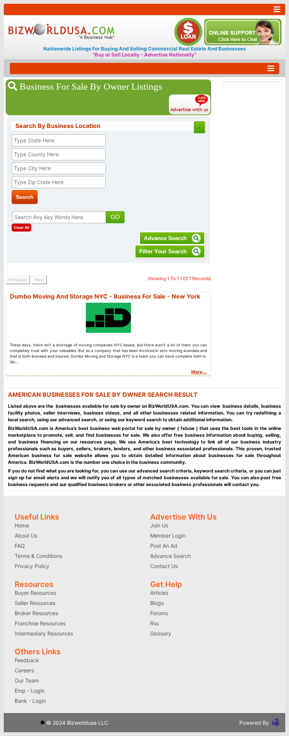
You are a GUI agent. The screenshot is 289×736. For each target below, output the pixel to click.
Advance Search (166, 238)
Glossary (160, 633)
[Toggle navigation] (144, 9)
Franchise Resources (40, 623)
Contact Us (164, 566)
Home (22, 525)
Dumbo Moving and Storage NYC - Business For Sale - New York (105, 296)
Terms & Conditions (38, 556)
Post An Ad (163, 545)
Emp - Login (29, 690)
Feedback (27, 660)
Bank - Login (30, 701)
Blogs (157, 603)
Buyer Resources (35, 593)
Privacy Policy (32, 566)
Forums (159, 613)
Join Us (159, 525)
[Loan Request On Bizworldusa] (189, 31)
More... (199, 372)
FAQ (20, 545)
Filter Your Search (163, 251)
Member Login (168, 535)
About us (26, 535)
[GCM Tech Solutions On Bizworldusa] (276, 722)
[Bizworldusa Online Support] (242, 31)
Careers (24, 670)
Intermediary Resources (44, 633)
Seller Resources (35, 603)
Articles (159, 593)
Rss (154, 623)
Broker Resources (36, 613)
